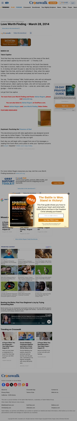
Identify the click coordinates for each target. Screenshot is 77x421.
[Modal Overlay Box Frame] (38, 210)
